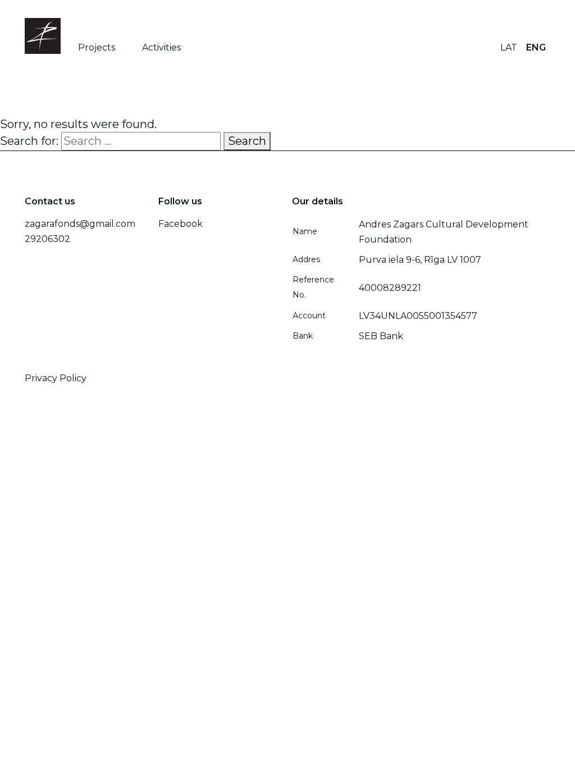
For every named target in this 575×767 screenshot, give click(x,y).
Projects (96, 47)
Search (247, 141)
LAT (508, 47)
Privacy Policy (55, 378)
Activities (161, 47)
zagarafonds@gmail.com (80, 223)
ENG (536, 47)
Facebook (180, 223)
